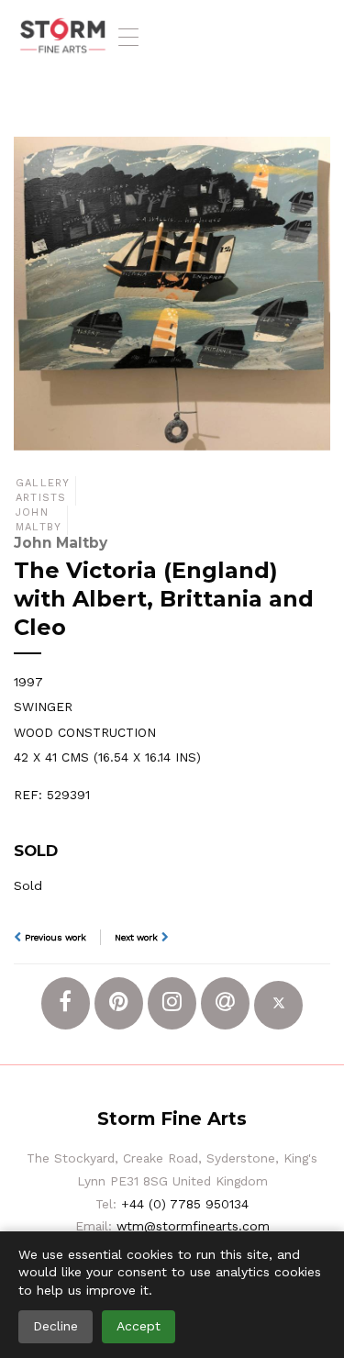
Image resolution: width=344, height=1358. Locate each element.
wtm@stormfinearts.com (193, 1226)
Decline (55, 1326)
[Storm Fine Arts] (63, 37)
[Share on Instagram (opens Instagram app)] (172, 1003)
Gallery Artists (43, 490)
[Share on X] (278, 1005)
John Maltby (38, 519)
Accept (139, 1326)
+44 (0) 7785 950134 (185, 1204)
